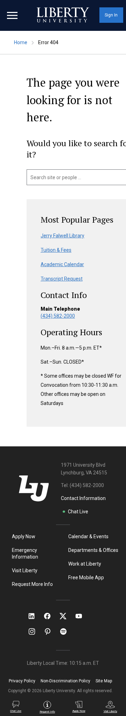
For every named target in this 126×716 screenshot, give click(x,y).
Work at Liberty (84, 564)
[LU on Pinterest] (50, 631)
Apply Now (23, 536)
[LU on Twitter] (66, 616)
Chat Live (78, 511)
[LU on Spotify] (66, 631)
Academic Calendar (62, 264)
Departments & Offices (93, 550)
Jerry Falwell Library (62, 235)
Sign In (111, 15)
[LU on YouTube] (82, 616)
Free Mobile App (86, 577)
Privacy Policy (22, 680)
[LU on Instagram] (35, 631)
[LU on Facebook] (50, 616)
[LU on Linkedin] (35, 616)
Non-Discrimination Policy (65, 680)
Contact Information (83, 498)
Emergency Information (25, 553)
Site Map (104, 680)
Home (20, 42)
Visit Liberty (24, 570)
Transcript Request (62, 279)
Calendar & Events (88, 536)
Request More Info (32, 584)
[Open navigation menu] (12, 15)
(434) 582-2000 (58, 316)
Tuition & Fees (56, 250)
